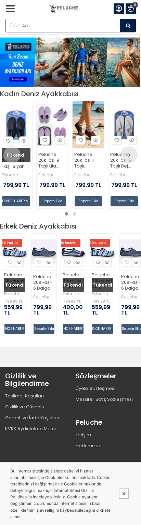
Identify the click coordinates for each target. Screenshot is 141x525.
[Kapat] (124, 493)
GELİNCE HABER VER (16, 201)
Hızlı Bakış (24, 140)
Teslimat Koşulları (24, 396)
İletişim (83, 435)
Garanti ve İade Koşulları (32, 417)
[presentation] (12, 154)
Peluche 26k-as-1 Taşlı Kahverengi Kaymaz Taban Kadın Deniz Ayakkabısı (87, 160)
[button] (66, 213)
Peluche (10, 175)
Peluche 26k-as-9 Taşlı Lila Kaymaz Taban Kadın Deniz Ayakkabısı (51, 160)
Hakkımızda (89, 445)
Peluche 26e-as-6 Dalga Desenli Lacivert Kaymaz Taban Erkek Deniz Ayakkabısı (43, 282)
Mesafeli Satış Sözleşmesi (104, 399)
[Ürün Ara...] (128, 25)
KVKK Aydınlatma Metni (30, 428)
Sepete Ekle (52, 201)
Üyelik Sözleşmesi (95, 388)
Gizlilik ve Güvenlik (25, 407)
